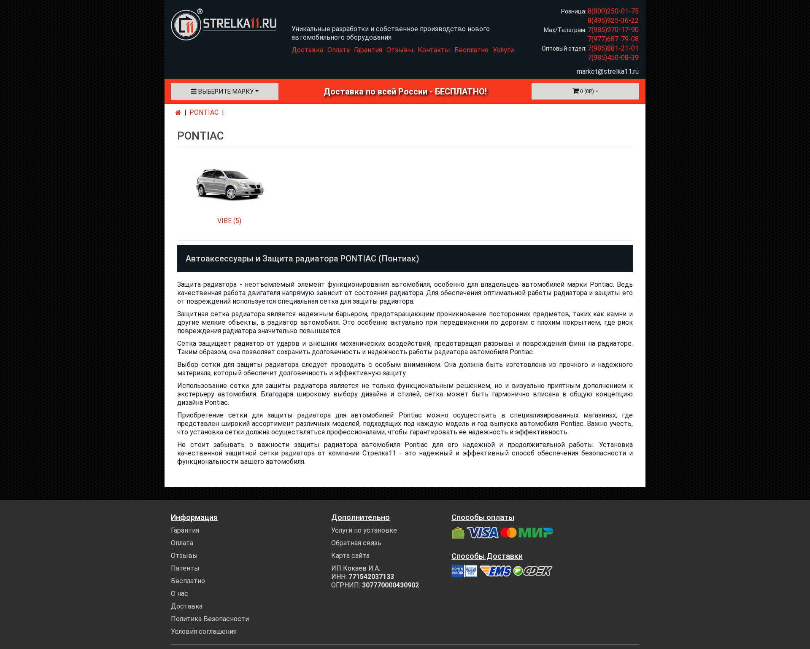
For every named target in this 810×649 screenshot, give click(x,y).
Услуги (503, 50)
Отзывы (399, 50)
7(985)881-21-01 (613, 48)
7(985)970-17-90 (613, 30)
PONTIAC (204, 112)
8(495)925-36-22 (613, 20)
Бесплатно (471, 50)
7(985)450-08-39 (613, 58)
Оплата (338, 50)
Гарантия (368, 50)
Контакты (434, 50)
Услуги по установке (364, 530)
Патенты (185, 568)
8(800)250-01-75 (613, 11)
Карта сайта (350, 556)
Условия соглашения (204, 631)
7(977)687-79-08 (613, 39)
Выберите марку (225, 91)
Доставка (307, 50)
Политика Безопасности (210, 619)
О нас (179, 594)
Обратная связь (356, 543)
